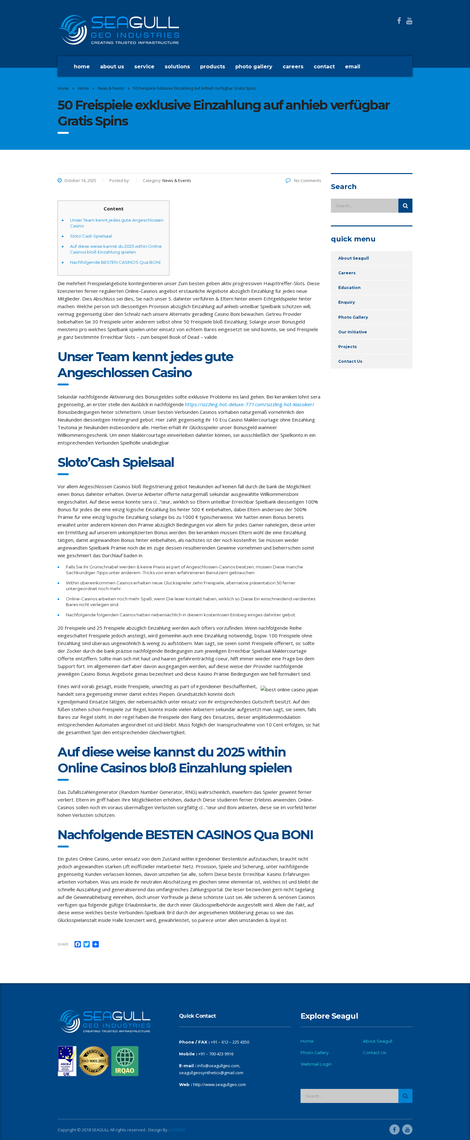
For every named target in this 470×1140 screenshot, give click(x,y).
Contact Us (350, 361)
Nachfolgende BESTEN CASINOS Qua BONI (115, 262)
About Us (112, 67)
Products (212, 67)
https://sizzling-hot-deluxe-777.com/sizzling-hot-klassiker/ (249, 404)
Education (349, 287)
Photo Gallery (253, 67)
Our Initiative (352, 332)
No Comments (307, 180)
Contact (324, 67)
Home (82, 67)
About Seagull (353, 258)
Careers (293, 67)
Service (144, 67)
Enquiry (346, 302)
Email (352, 67)
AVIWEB (177, 1130)
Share (63, 944)
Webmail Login (316, 1064)
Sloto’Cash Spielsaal (91, 236)
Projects (347, 346)
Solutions (177, 67)
